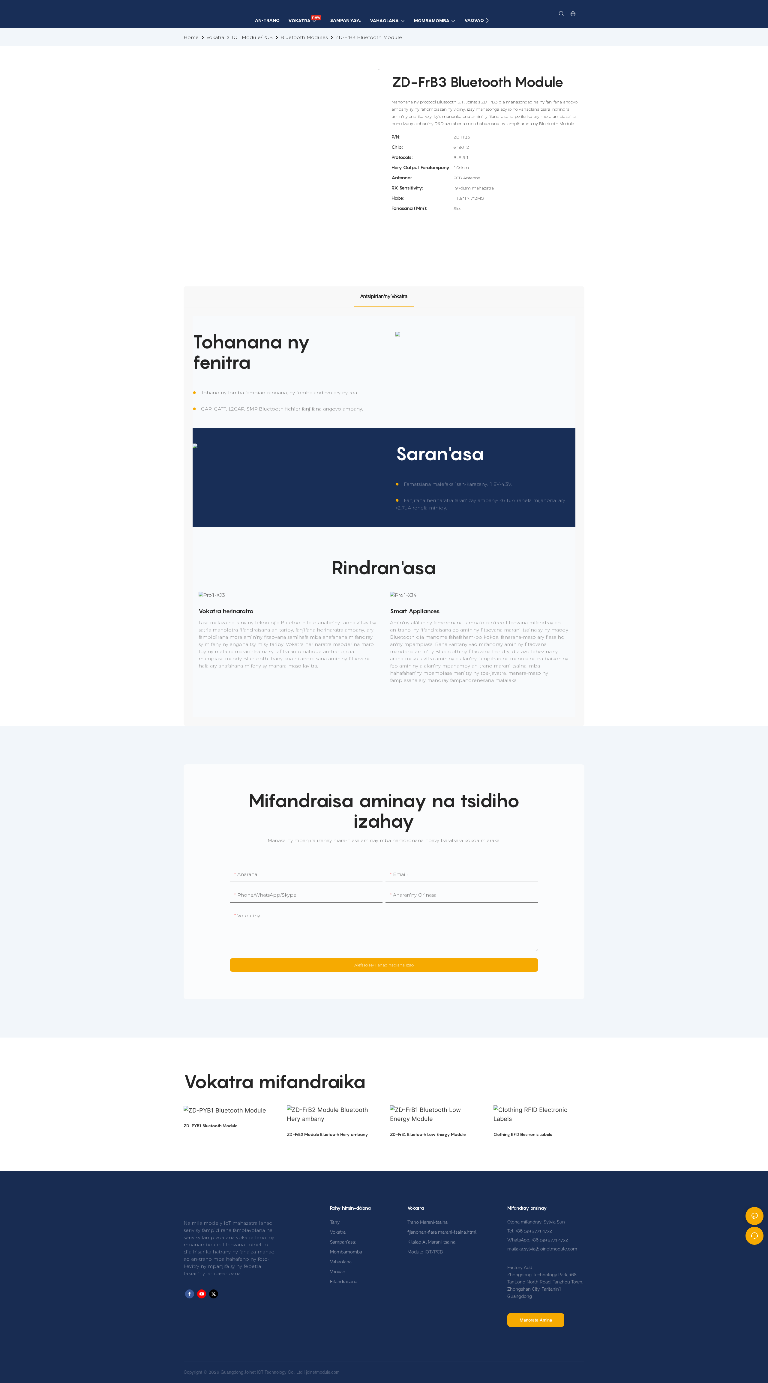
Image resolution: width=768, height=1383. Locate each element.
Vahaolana (341, 1262)
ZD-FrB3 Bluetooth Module (368, 37)
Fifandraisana (343, 1281)
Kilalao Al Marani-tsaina (431, 1242)
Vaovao (337, 1271)
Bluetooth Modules (304, 37)
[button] (487, 20)
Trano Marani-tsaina (427, 1222)
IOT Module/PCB (252, 37)
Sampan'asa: (343, 1242)
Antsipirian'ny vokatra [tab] (384, 296)
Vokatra (215, 37)
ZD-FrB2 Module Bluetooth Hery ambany (327, 1134)
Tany (335, 1222)
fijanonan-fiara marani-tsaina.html (441, 1232)
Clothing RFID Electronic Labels (523, 1134)
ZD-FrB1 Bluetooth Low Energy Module (428, 1134)
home (191, 37)
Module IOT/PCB (425, 1252)
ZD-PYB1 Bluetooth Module (211, 1125)
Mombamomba (346, 1252)
